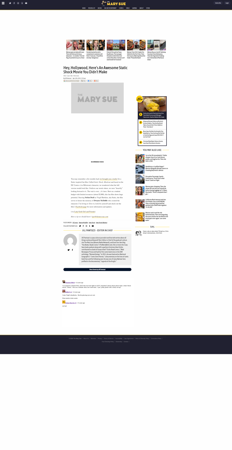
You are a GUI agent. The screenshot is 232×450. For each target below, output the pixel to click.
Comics (121, 8)
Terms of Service (109, 338)
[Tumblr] (22, 4)
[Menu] (3, 3)
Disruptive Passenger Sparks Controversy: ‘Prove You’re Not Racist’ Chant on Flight (154, 178)
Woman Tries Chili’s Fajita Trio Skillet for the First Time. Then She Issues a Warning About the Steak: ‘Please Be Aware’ (136, 55)
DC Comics (75, 222)
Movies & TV (91, 8)
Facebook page (81, 206)
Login (227, 3)
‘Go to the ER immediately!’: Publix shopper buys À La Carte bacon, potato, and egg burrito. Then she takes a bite (156, 158)
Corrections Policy (156, 338)
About (141, 8)
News (84, 8)
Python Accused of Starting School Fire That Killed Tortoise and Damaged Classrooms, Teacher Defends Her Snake (153, 115)
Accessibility (118, 338)
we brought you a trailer (108, 179)
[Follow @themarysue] (10, 4)
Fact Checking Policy (108, 341)
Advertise (93, 338)
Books (100, 8)
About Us (86, 338)
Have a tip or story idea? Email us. (154, 231)
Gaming (134, 8)
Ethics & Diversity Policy (142, 338)
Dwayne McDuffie (83, 222)
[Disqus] (98, 302)
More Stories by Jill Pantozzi (97, 269)
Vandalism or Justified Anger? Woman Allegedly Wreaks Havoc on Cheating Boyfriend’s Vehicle (156, 168)
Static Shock (92, 222)
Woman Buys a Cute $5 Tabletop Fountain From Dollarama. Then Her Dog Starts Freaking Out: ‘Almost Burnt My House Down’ (156, 56)
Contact (126, 341)
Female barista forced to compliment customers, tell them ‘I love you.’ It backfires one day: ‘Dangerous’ (94, 55)
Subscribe (218, 3)
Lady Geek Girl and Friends (84, 211)
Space (128, 8)
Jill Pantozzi (68, 78)
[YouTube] (26, 4)
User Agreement (129, 338)
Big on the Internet (110, 8)
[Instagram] (18, 4)
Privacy (100, 338)
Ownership (119, 341)
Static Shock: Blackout (101, 222)
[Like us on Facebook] (14, 4)
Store (148, 8)
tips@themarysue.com (100, 216)
